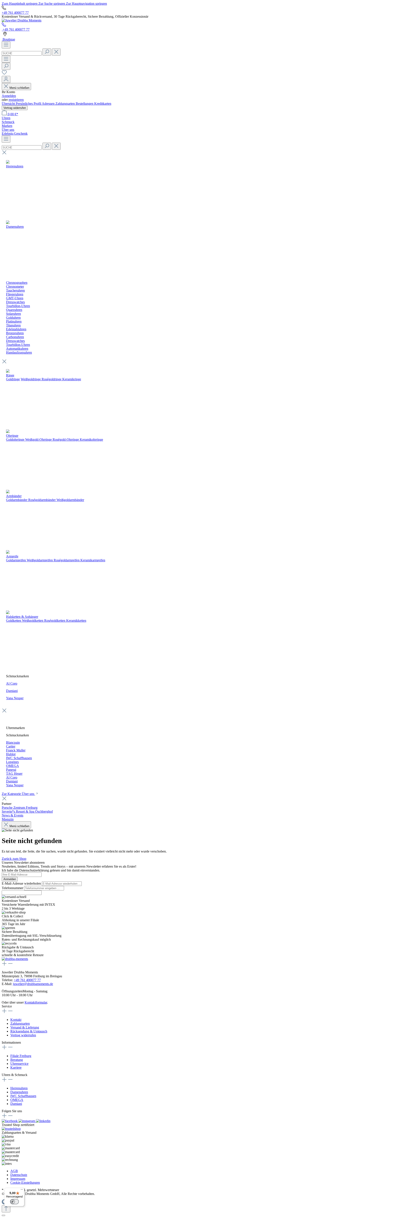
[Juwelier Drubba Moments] (21, 20)
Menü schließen (19, 87)
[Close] (3, 1215)
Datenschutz (18, 1175)
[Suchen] (46, 52)
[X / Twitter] (43, 1121)
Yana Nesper (15, 698)
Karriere (16, 1067)
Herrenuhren (19, 1088)
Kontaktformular (36, 1002)
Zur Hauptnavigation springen (86, 3)
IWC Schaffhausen (23, 1096)
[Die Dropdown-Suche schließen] (56, 52)
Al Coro (11, 683)
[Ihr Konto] (6, 79)
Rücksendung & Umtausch (28, 1031)
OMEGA (16, 1100)
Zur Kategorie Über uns (18, 794)
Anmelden (9, 96)
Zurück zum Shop (14, 858)
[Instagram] (27, 1121)
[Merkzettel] (4, 74)
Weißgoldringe (31, 379)
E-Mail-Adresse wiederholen (22, 883)
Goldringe (13, 379)
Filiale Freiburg (20, 1056)
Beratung (16, 1060)
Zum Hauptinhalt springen (20, 3)
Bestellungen (85, 103)
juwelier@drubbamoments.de (33, 984)
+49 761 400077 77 (15, 12)
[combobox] (22, 53)
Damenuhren (19, 1092)
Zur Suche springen (52, 3)
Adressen (48, 103)
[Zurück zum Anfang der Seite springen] (6, 1208)
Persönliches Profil (29, 103)
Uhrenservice (19, 1063)
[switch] (14, 1201)
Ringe (10, 375)
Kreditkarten (102, 103)
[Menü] (6, 44)
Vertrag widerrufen (14, 107)
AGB (14, 1171)
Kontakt (15, 1019)
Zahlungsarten (65, 103)
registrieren (16, 100)
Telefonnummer (13, 888)
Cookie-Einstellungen (25, 1182)
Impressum (17, 1179)
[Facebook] (10, 1121)
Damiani (12, 691)
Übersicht (9, 103)
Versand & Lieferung (24, 1027)
